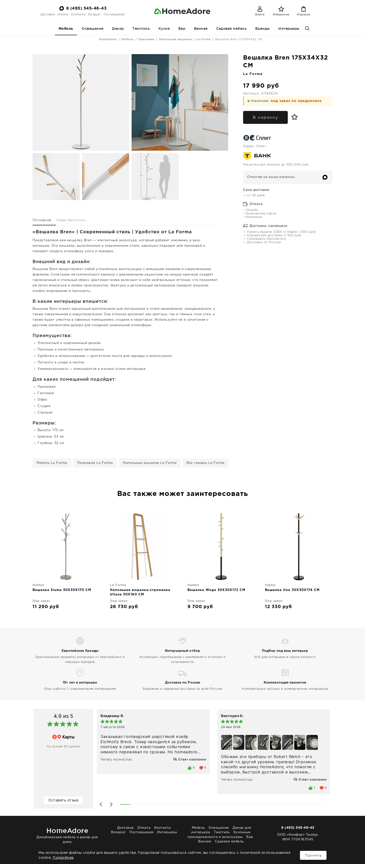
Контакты (78, 14)
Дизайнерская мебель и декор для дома (67, 835)
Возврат (94, 14)
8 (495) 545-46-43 (86, 8)
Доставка (47, 14)
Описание (42, 220)
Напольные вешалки (175, 39)
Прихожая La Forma (95, 463)
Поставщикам (114, 14)
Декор (118, 29)
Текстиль (141, 29)
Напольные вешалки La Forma (150, 463)
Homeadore (108, 39)
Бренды (262, 29)
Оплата (62, 14)
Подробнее (63, 857)
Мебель (66, 28)
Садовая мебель (231, 29)
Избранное (281, 14)
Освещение (93, 29)
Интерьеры (288, 29)
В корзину (265, 117)
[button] (101, 804)
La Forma (203, 39)
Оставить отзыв (63, 800)
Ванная (201, 29)
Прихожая (146, 39)
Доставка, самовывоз (268, 226)
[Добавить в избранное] (293, 117)
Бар (181, 29)
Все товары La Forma (205, 463)
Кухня (164, 29)
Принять (313, 855)
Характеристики (71, 220)
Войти (260, 14)
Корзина (303, 14)
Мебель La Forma (51, 463)
